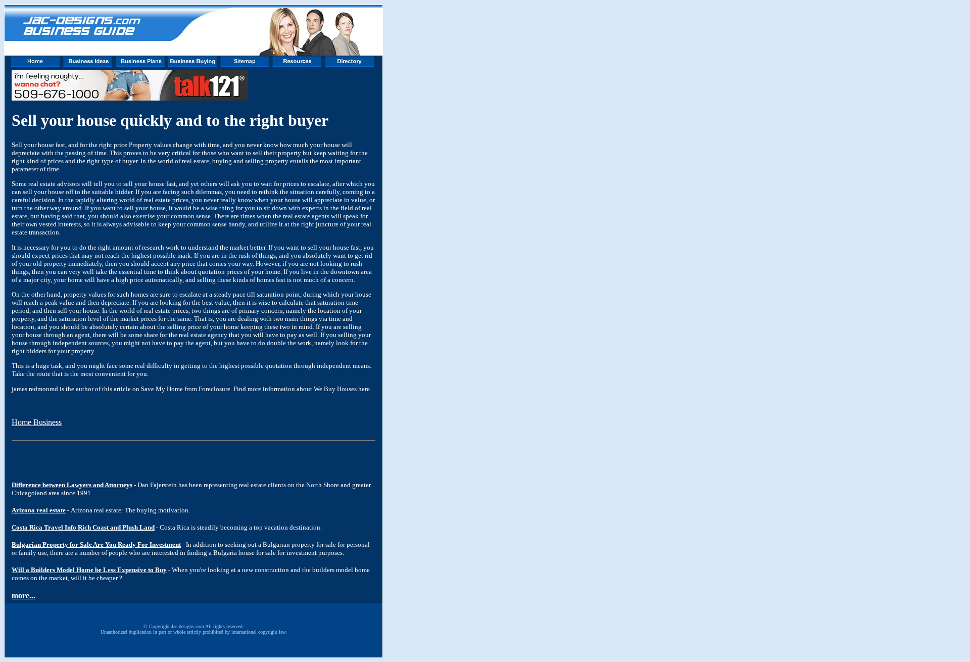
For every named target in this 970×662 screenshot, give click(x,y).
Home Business (37, 422)
